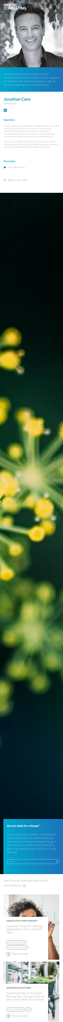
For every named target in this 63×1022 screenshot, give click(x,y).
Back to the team (17, 180)
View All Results (12, 885)
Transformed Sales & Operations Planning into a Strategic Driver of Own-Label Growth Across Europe (25, 996)
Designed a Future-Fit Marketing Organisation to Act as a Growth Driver (24, 929)
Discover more (17, 954)
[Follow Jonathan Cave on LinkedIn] (31, 110)
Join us (12, 861)
